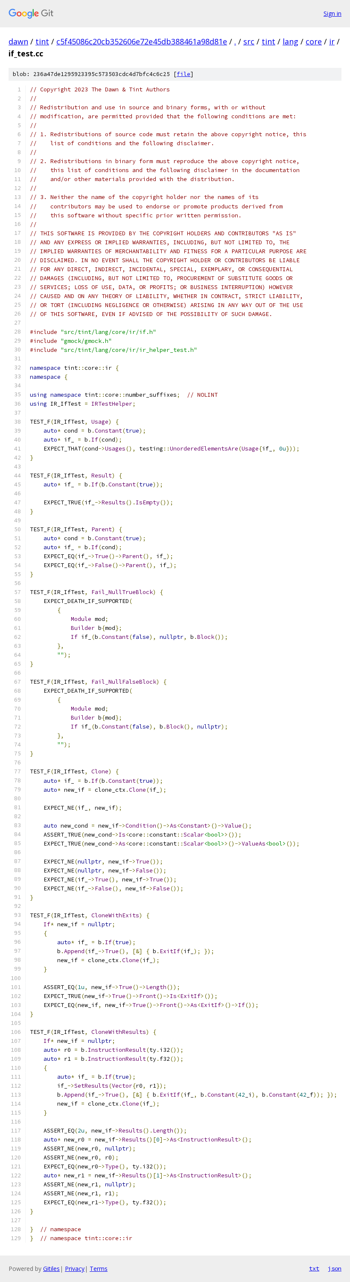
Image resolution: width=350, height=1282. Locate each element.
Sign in (332, 13)
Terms (99, 1268)
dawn (18, 41)
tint (42, 41)
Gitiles (51, 1268)
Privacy (75, 1268)
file (183, 74)
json (334, 1268)
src (248, 41)
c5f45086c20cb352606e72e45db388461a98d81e (141, 41)
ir (332, 41)
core (314, 41)
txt (314, 1268)
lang (290, 41)
